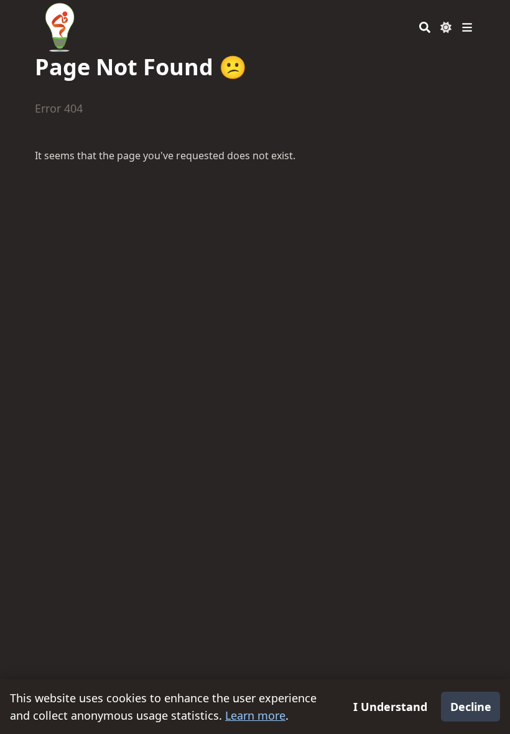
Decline (470, 706)
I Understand (390, 706)
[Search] (424, 27)
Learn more (255, 715)
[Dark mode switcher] (446, 27)
